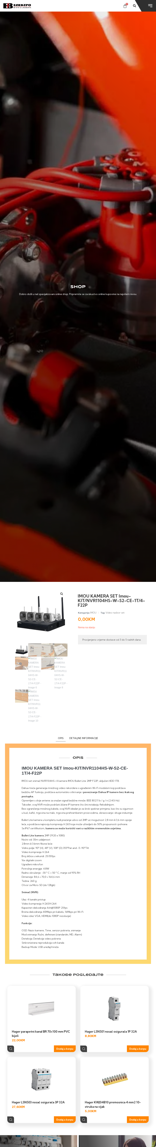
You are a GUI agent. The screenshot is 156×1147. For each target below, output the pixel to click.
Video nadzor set (115, 612)
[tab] (61, 738)
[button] (61, 594)
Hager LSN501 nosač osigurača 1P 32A (111, 1031)
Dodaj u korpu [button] (64, 1048)
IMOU (93, 612)
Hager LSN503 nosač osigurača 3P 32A (38, 1102)
